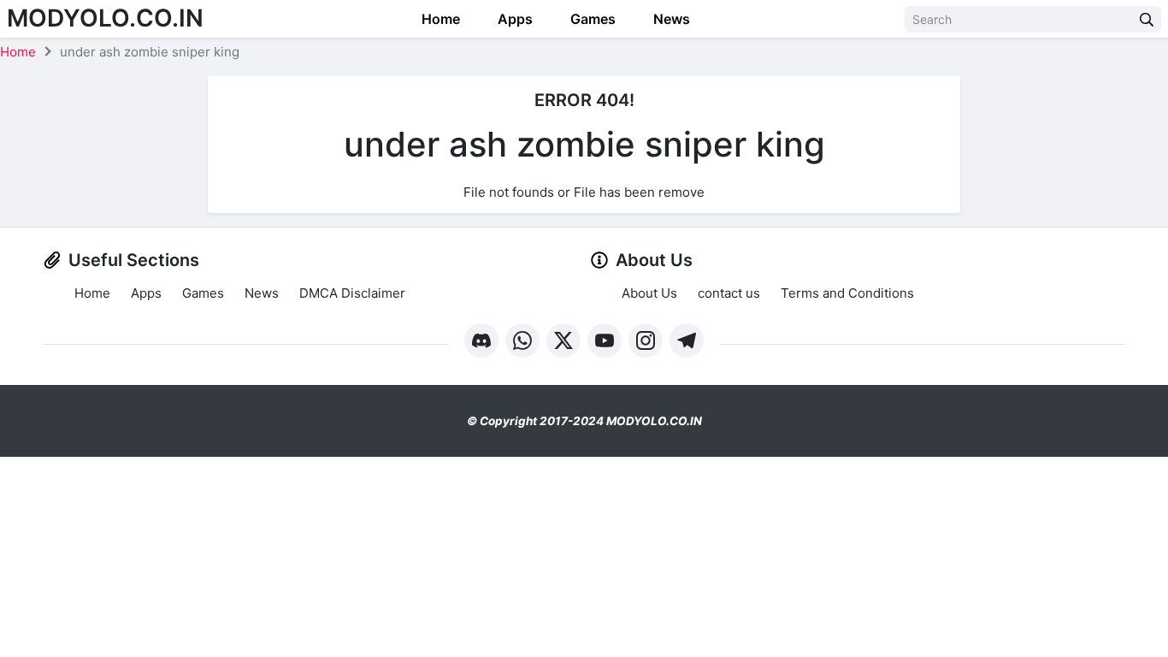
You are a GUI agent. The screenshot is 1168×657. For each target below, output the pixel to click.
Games (591, 18)
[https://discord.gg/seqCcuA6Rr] (481, 340)
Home (439, 18)
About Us (649, 293)
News (670, 18)
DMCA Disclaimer (352, 293)
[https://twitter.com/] (563, 340)
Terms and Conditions (847, 293)
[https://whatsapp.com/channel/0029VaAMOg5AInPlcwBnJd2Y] (522, 340)
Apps (513, 18)
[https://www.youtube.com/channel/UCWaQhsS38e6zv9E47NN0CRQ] (604, 340)
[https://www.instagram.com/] (645, 340)
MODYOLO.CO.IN (105, 18)
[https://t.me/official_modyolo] (687, 340)
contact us (729, 293)
